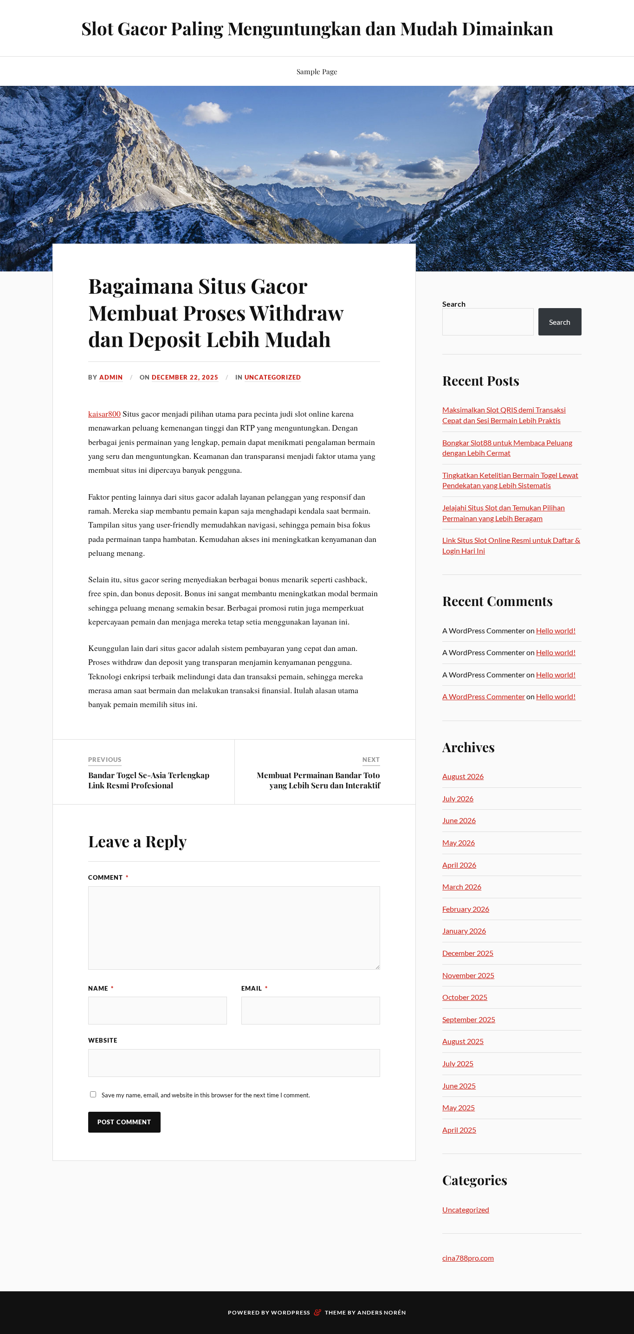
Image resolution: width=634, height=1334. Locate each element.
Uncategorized (273, 377)
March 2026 (461, 886)
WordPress (290, 1312)
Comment (108, 877)
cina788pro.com (468, 1257)
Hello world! (556, 630)
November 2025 (468, 975)
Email (254, 988)
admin (111, 377)
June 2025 (459, 1085)
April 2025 (459, 1129)
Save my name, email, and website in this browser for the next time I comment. (206, 1095)
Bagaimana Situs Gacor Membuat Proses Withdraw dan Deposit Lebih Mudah (215, 311)
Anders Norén (381, 1312)
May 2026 (458, 842)
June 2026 (459, 820)
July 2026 (457, 798)
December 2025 (467, 952)
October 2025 (464, 996)
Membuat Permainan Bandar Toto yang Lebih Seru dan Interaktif (318, 780)
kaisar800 (104, 413)
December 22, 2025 (185, 377)
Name (101, 988)
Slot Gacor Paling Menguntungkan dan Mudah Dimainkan (317, 28)
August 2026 (463, 776)
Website (102, 1040)
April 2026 (459, 864)
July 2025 (457, 1063)
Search (454, 303)
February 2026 (465, 908)
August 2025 (463, 1041)
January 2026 (464, 930)
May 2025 (458, 1107)
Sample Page (317, 71)
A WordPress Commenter (483, 696)
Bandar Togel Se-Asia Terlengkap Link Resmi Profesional (148, 780)
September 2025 (468, 1019)
